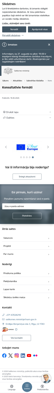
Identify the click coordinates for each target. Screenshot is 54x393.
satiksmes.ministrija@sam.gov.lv (21, 319)
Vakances (8, 238)
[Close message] (49, 45)
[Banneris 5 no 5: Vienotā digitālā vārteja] (27, 147)
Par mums (8, 254)
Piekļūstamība (10, 281)
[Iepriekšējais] (6, 147)
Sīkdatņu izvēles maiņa (14, 297)
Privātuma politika (12, 273)
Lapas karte (9, 289)
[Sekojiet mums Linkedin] (23, 355)
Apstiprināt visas (40, 29)
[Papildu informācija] (16, 329)
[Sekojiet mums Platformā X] (10, 355)
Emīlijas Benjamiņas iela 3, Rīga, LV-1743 (25, 324)
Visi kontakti (16, 338)
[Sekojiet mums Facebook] (4, 355)
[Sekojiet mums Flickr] (35, 355)
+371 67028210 (13, 315)
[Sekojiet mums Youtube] (29, 355)
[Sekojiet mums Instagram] (17, 355)
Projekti (7, 246)
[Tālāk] (48, 147)
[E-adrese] (8, 329)
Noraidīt (14, 29)
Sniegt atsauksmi (27, 176)
